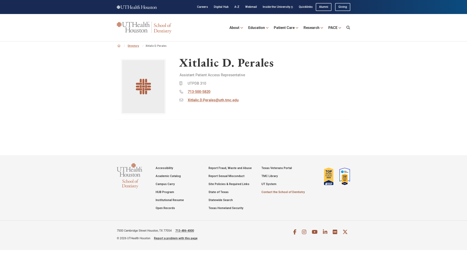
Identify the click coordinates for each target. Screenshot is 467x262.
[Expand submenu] (241, 27)
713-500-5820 (199, 92)
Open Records (165, 208)
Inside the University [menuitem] (276, 7)
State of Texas (219, 192)
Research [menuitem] (311, 27)
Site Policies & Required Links (229, 184)
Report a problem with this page (176, 238)
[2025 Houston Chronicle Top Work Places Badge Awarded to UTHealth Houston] (330, 176)
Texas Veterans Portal (276, 168)
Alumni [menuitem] (323, 7)
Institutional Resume (170, 200)
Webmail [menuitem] (251, 7)
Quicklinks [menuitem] (306, 7)
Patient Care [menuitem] (284, 27)
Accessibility (164, 168)
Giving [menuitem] (342, 7)
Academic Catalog (168, 176)
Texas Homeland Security (226, 208)
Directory (133, 45)
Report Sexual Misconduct (226, 176)
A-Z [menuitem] (236, 7)
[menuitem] (348, 27)
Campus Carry (165, 184)
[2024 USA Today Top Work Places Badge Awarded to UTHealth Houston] (343, 176)
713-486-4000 (184, 230)
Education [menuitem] (256, 27)
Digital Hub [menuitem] (221, 7)
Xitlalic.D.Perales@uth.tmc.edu (213, 100)
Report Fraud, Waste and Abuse (230, 168)
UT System (268, 184)
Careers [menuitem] (202, 7)
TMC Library (269, 176)
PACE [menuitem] (332, 27)
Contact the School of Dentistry (283, 192)
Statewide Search (221, 200)
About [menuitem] (234, 27)
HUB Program (165, 192)
